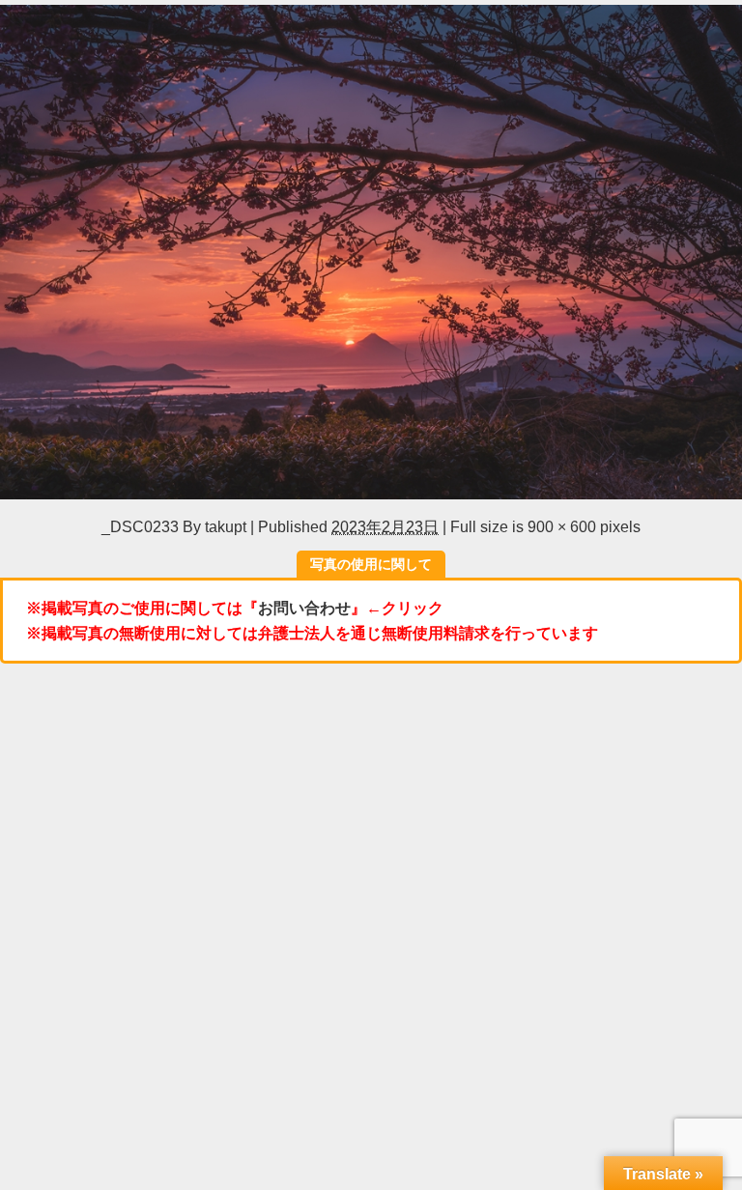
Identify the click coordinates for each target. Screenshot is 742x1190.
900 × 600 (562, 526)
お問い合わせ (304, 607)
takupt (225, 526)
